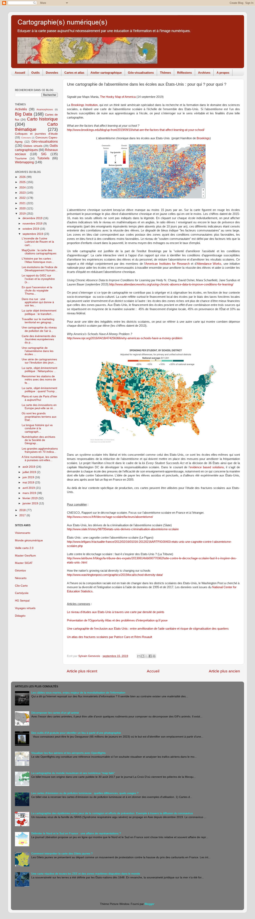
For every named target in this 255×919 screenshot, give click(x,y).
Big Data (23, 114)
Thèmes (165, 72)
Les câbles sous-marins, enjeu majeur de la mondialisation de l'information (78, 692)
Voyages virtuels (25, 608)
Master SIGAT (24, 562)
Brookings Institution (84, 105)
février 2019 (30, 498)
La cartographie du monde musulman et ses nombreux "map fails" (73, 773)
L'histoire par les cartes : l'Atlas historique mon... (38, 260)
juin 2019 (29, 477)
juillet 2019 (30, 472)
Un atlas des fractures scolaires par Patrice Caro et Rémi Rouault (109, 637)
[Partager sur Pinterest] (154, 656)
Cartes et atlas (74, 72)
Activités (21, 109)
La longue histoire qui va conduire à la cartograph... (37, 428)
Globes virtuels (32, 145)
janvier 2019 (31, 503)
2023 (22, 192)
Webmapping (24, 162)
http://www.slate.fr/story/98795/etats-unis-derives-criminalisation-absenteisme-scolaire (123, 529)
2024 (22, 187)
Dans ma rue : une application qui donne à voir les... (38, 302)
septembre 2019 (33, 233)
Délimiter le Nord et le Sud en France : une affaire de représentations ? (76, 833)
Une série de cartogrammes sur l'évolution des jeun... (39, 361)
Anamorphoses (44, 109)
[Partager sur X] (146, 656)
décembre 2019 (33, 218)
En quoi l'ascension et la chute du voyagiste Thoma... (37, 290)
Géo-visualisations (141, 72)
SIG (43, 154)
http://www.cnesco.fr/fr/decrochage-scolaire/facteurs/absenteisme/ (110, 516)
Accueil (20, 72)
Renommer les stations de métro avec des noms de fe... (39, 379)
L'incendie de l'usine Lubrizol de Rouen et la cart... (38, 241)
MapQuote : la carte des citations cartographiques (39, 252)
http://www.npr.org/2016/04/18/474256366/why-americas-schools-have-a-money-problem (124, 338)
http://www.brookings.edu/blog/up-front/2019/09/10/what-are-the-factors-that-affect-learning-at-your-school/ (135, 129)
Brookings (203, 138)
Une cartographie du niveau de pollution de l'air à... (39, 329)
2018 (22, 510)
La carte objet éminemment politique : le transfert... (39, 312)
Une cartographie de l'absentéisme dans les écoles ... (37, 351)
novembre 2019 (33, 223)
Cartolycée (21, 593)
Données (52, 72)
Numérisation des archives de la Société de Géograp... (38, 440)
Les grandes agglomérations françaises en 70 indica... (40, 450)
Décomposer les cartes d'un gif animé (55, 712)
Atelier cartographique (106, 72)
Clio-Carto (21, 585)
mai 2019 (29, 482)
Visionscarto (22, 532)
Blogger (149, 903)
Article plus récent (82, 671)
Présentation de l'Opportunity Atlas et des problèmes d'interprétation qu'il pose (117, 620)
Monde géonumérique (29, 540)
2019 (22, 213)
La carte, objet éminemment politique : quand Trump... (39, 390)
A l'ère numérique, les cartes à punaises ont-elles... (40, 459)
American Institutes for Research (167, 263)
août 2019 (29, 466)
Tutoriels (43, 158)
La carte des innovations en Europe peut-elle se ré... (39, 407)
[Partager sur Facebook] (150, 656)
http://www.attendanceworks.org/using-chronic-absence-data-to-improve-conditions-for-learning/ (171, 284)
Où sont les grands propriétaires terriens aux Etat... (39, 416)
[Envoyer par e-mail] (139, 656)
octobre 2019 (31, 228)
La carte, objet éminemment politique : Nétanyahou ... (39, 369)
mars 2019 (30, 493)
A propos (223, 72)
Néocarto (20, 578)
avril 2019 (29, 487)
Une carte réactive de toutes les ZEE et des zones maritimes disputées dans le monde (85, 873)
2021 (22, 203)
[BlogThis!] (143, 656)
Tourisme (21, 158)
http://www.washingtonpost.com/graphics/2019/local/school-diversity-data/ (115, 574)
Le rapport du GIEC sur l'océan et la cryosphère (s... (38, 278)
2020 (22, 208)
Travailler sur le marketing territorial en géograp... (38, 321)
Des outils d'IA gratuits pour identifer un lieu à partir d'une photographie (76, 732)
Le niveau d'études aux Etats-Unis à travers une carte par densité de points (115, 612)
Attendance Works (209, 263)
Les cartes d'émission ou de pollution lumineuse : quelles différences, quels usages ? (84, 793)
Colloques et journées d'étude (36, 133)
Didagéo (20, 615)
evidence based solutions (207, 467)
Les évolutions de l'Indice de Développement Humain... (40, 269)
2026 (22, 176)
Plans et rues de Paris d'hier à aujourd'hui (39, 398)
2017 (22, 515)
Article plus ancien (224, 671)
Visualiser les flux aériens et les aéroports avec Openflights (68, 752)
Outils (35, 72)
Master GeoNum (25, 555)
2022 (22, 197)
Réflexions (184, 72)
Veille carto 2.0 (24, 548)
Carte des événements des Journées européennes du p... (39, 339)
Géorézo (20, 570)
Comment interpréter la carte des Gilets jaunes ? (62, 853)
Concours (26, 137)
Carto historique (42, 119)
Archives (204, 72)
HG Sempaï (22, 600)
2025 (22, 182)
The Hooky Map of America (118, 96)
